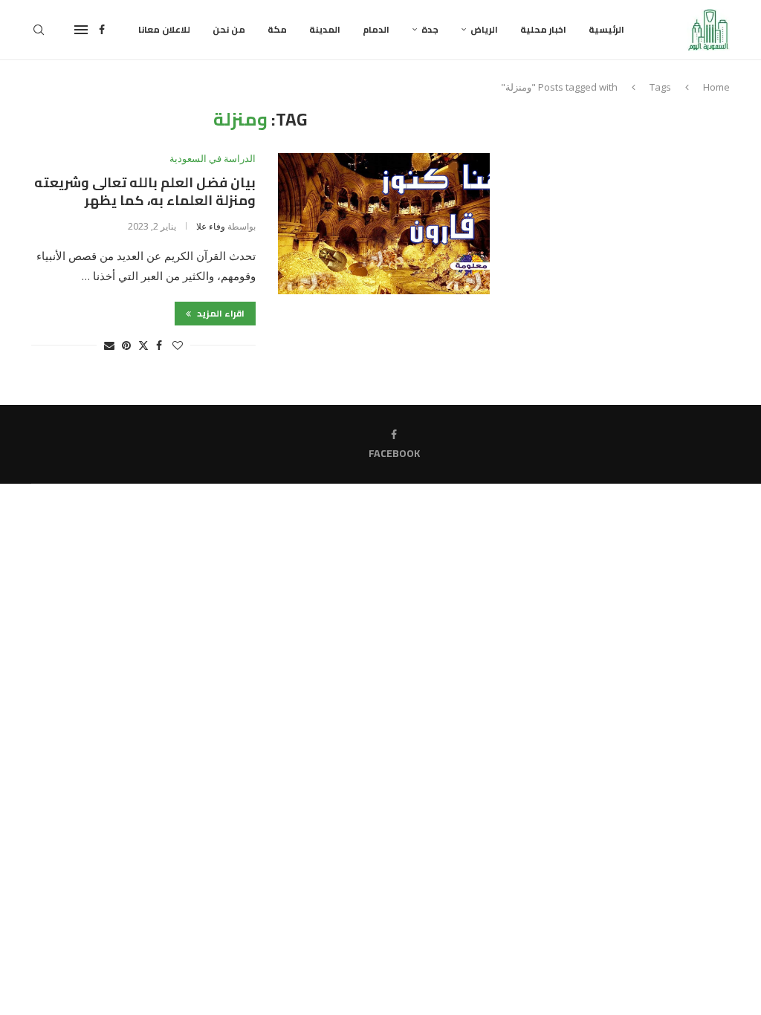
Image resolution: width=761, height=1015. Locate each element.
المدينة (324, 29)
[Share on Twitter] (143, 345)
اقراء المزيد (220, 313)
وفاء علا (210, 226)
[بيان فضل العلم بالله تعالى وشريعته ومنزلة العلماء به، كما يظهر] (384, 223)
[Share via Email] (109, 345)
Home (716, 87)
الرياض (484, 29)
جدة (429, 29)
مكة (277, 29)
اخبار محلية (543, 29)
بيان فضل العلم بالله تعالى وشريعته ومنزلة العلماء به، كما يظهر (145, 191)
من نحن (229, 29)
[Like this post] (177, 345)
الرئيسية (606, 29)
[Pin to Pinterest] (126, 345)
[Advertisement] (628, 202)
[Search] (38, 29)
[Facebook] (102, 29)
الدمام (376, 29)
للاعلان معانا (164, 29)
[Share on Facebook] (159, 345)
